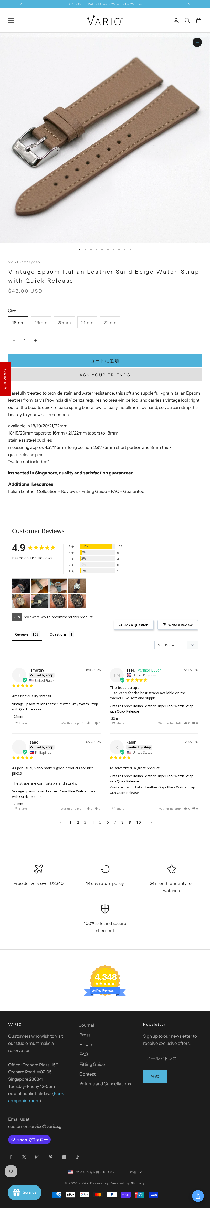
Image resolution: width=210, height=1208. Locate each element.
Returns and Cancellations (105, 1083)
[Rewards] (24, 1192)
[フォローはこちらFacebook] (10, 1157)
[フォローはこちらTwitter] (24, 1157)
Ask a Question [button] (136, 625)
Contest (87, 1074)
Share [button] (22, 723)
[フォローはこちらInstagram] (37, 1157)
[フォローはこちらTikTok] (77, 1157)
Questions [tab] (58, 634)
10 (138, 822)
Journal (86, 1025)
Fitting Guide (94, 491)
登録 (155, 1076)
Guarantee (133, 491)
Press (84, 1034)
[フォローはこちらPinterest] (50, 1157)
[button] (89, 723)
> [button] (151, 822)
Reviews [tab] (21, 634)
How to (86, 1044)
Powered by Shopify (127, 1183)
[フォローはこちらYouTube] (64, 1157)
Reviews (69, 491)
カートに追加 (104, 360)
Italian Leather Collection (32, 491)
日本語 (131, 1172)
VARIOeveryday (24, 262)
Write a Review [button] (180, 625)
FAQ (115, 491)
